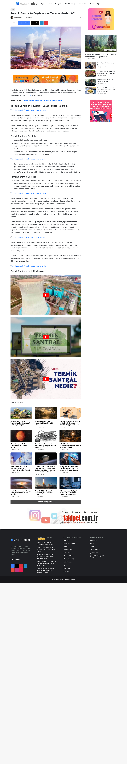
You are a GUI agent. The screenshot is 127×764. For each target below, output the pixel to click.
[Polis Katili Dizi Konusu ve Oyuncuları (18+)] (90, 82)
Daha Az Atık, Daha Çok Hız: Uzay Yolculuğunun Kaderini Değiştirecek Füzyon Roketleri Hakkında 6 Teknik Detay (45, 469)
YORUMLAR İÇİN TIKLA (46, 502)
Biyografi (58, 4)
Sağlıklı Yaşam (68, 562)
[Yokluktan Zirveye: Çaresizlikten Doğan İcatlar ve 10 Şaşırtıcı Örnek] (70, 436)
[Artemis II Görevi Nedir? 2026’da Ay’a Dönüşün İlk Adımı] (46, 483)
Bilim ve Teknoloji (69, 559)
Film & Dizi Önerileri (69, 543)
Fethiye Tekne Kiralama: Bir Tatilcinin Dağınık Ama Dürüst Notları (46, 549)
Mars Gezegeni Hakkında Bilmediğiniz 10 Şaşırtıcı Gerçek (19, 445)
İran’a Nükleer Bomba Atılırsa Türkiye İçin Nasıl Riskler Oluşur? (21, 492)
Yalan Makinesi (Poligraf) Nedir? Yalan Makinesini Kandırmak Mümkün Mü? (68, 492)
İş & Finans (67, 568)
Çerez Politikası (94, 553)
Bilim (13, 9)
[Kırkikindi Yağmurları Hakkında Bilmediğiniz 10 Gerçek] (46, 413)
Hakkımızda (93, 540)
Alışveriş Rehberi (46, 4)
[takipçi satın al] (46, 79)
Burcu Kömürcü (18, 17)
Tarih (65, 565)
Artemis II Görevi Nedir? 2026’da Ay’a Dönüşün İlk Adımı (44, 492)
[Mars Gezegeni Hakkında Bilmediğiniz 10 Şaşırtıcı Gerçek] (21, 436)
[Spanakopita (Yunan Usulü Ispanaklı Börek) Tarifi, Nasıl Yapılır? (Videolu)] (90, 90)
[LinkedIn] (42, 23)
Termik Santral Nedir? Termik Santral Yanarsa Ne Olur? (43, 100)
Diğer (98, 4)
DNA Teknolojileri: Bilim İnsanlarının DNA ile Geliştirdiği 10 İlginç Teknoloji (21, 468)
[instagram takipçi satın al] (63, 516)
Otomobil (66, 571)
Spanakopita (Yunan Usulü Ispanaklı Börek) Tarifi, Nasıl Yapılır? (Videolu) (106, 89)
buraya (28, 95)
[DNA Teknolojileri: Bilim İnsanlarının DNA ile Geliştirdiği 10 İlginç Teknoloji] (21, 458)
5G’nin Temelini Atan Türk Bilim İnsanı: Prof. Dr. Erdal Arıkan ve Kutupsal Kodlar (69, 468)
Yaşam (92, 4)
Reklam (92, 546)
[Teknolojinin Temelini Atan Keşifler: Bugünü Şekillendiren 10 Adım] (46, 436)
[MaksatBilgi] (27, 4)
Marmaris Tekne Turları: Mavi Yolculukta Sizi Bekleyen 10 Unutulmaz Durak (45, 556)
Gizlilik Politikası (94, 549)
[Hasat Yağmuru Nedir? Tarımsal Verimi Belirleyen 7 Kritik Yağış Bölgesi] (21, 413)
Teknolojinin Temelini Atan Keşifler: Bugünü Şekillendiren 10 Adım (45, 445)
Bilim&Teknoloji (70, 4)
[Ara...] (105, 4)
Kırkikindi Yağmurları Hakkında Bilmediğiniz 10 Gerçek (44, 423)
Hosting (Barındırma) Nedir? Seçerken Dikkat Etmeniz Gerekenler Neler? (45, 570)
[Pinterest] (46, 23)
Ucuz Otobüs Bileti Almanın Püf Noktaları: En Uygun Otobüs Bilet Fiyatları (46, 563)
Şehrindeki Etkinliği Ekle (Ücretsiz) (97, 557)
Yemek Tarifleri (68, 549)
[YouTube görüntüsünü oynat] (46, 295)
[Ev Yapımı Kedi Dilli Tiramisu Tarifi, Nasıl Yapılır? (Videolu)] (90, 73)
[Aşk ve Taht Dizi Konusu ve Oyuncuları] (90, 65)
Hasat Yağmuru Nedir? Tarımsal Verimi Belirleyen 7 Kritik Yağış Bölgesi (20, 423)
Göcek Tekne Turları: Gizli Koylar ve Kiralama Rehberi (45, 543)
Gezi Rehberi (67, 553)
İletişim (92, 543)
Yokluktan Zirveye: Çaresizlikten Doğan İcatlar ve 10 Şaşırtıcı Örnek (70, 445)
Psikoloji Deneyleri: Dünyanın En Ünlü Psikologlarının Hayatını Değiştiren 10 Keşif (70, 423)
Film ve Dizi (82, 4)
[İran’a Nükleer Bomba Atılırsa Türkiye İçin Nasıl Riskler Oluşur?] (21, 483)
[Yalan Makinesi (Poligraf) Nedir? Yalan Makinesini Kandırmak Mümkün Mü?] (70, 483)
